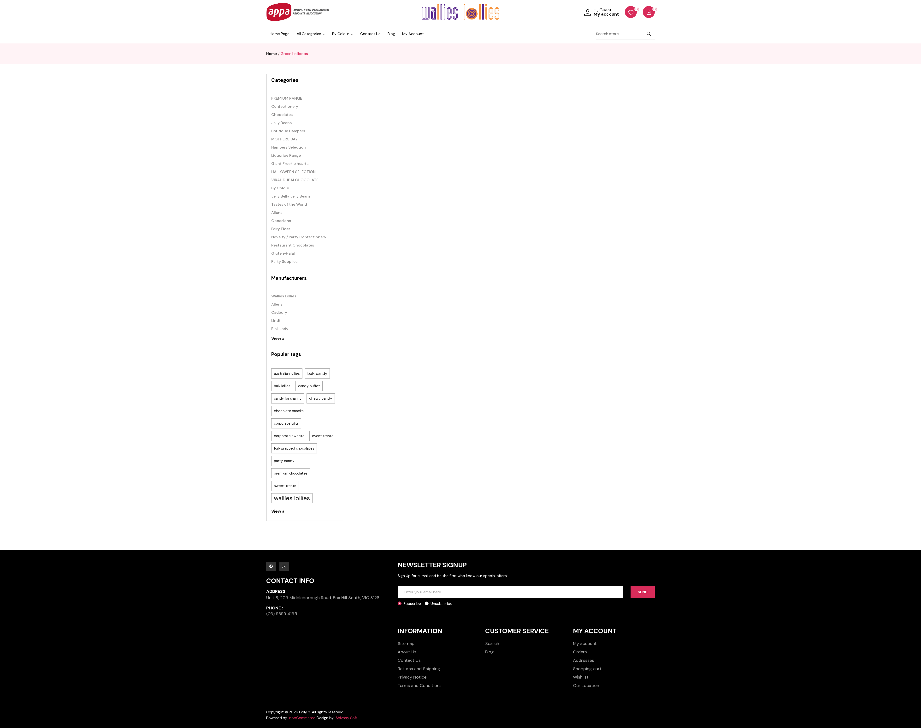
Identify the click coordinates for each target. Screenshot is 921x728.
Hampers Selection (288, 147)
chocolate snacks (289, 411)
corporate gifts (286, 423)
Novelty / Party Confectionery (298, 237)
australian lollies (287, 373)
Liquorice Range (286, 155)
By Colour (280, 188)
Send (643, 592)
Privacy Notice (412, 677)
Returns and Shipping (419, 669)
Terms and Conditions (420, 685)
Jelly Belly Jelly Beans (291, 196)
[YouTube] (284, 566)
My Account (413, 33)
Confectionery (284, 106)
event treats (322, 435)
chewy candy (320, 398)
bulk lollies (282, 386)
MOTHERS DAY (284, 139)
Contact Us (370, 33)
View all (278, 338)
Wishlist (581, 677)
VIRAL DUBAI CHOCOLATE (295, 179)
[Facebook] (271, 566)
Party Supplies (284, 261)
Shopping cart (587, 669)
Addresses (583, 660)
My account (585, 643)
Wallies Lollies (283, 296)
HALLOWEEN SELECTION (293, 171)
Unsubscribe (441, 603)
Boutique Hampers (288, 130)
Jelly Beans (281, 122)
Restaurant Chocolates (292, 245)
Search (492, 643)
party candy (284, 460)
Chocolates (282, 114)
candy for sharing (287, 398)
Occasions (281, 220)
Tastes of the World (289, 204)
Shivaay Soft (347, 717)
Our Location (586, 685)
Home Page (279, 33)
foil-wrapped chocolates (294, 448)
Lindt (276, 320)
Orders (580, 652)
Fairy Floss (280, 228)
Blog (391, 33)
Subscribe (412, 603)
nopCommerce (302, 717)
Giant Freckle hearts (289, 163)
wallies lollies (292, 498)
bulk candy (317, 373)
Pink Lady (279, 328)
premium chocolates (290, 473)
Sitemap (406, 643)
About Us (407, 652)
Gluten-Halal (283, 253)
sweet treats (285, 485)
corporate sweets (289, 435)
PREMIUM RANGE (286, 98)
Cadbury (279, 312)
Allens (276, 212)
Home (271, 54)
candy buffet (309, 386)
